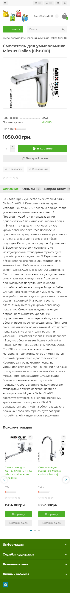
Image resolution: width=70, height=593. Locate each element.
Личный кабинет (16, 574)
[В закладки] (30, 437)
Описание (11, 189)
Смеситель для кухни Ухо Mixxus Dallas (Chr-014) (49, 471)
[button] (4, 480)
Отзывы (30, 189)
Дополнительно (15, 564)
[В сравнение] (30, 444)
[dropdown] (5, 3)
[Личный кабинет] (64, 3)
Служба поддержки (18, 554)
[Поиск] (63, 29)
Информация (13, 544)
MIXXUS (46, 122)
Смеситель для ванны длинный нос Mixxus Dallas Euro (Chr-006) (18, 472)
